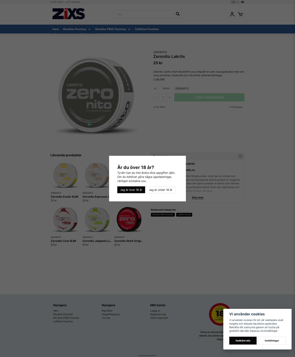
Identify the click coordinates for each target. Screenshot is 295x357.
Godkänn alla (243, 340)
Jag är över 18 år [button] (131, 189)
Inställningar (272, 340)
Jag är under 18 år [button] (160, 189)
